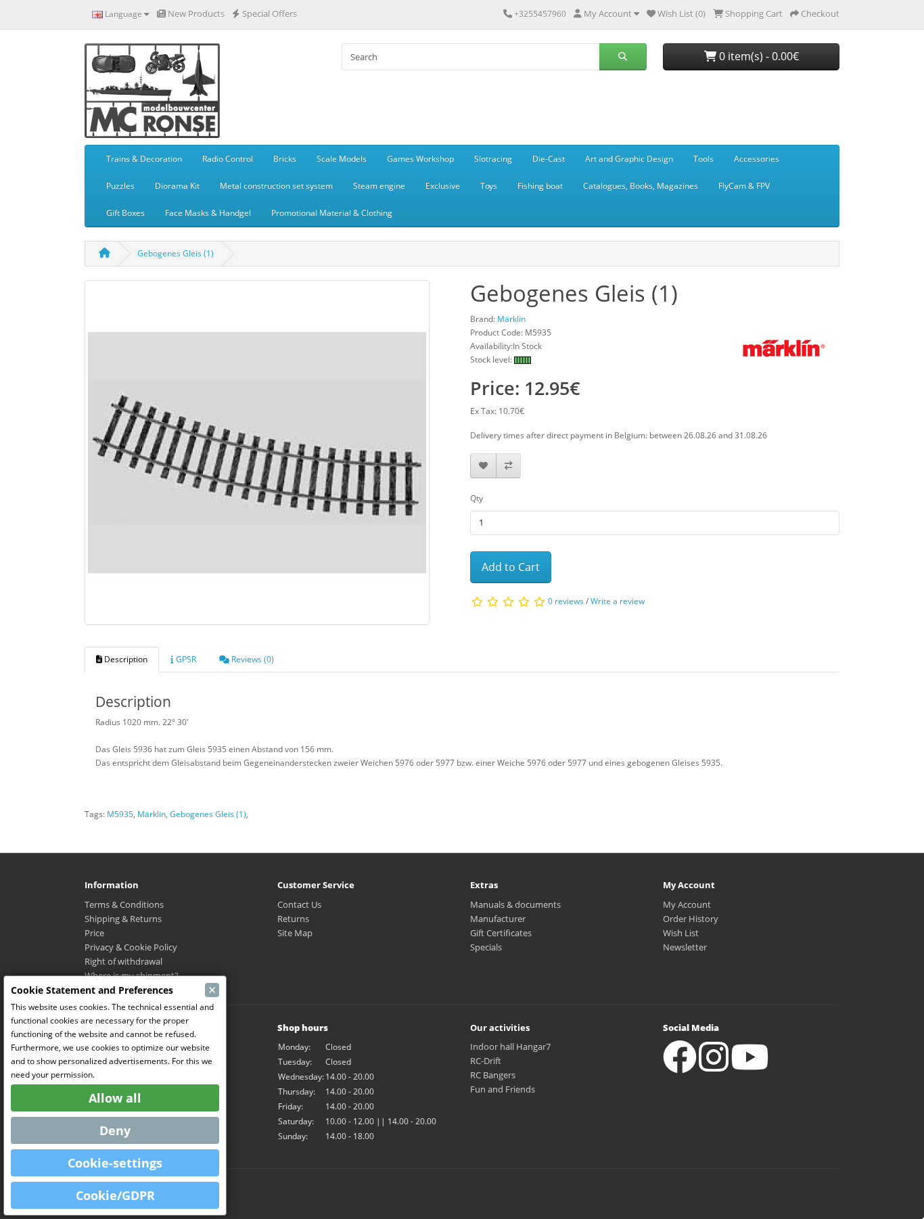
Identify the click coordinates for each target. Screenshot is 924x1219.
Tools (703, 158)
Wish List (681, 933)
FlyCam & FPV (744, 185)
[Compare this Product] (508, 465)
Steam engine (379, 185)
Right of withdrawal (123, 961)
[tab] (122, 659)
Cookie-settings (115, 1163)
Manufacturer (498, 919)
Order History (690, 919)
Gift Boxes (125, 212)
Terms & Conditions (124, 904)
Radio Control (227, 158)
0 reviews (566, 601)
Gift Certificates (501, 933)
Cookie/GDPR (115, 1195)
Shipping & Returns (123, 919)
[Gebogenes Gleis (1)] (257, 457)
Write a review (618, 601)
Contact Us (299, 904)
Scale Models (342, 158)
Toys (488, 185)
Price (94, 933)
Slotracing (493, 158)
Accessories (756, 158)
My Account (687, 904)
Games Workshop (420, 158)
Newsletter (685, 947)
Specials (486, 947)
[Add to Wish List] (483, 465)
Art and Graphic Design (629, 158)
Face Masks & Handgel (208, 212)
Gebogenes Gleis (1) (175, 253)
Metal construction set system (276, 185)
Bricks (284, 158)
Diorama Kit (177, 185)
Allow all (115, 1098)
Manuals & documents (515, 904)
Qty (476, 498)
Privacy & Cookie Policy (131, 947)
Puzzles (120, 185)
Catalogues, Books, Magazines (640, 185)
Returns (293, 919)
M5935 (120, 814)
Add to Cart (511, 566)
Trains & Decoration (144, 158)
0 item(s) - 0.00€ (757, 56)
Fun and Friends (502, 1089)
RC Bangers (492, 1075)
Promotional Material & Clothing (331, 212)
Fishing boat (540, 185)
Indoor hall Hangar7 (510, 1046)
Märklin (151, 814)
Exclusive (442, 185)
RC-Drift (485, 1061)
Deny (115, 1130)
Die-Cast (548, 158)
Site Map (295, 933)
